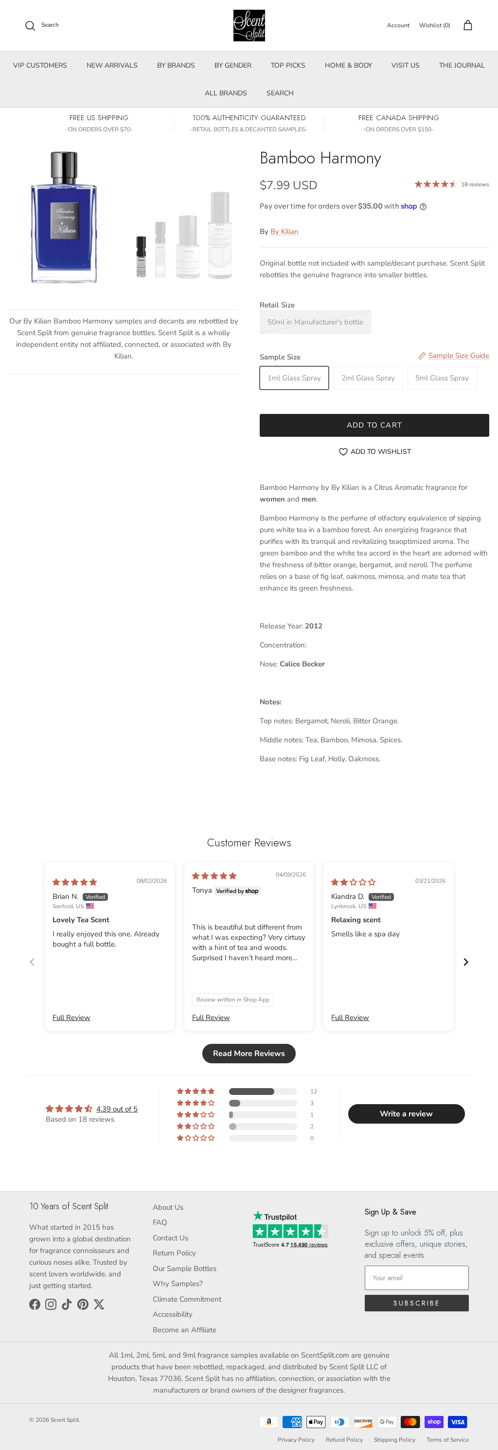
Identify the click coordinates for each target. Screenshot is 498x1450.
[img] (75, 882)
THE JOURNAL (462, 65)
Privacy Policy (296, 1440)
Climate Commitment (187, 1299)
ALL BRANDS (226, 93)
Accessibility (173, 1314)
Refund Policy (344, 1440)
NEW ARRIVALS (112, 65)
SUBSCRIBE (416, 1303)
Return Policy (174, 1253)
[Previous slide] (32, 962)
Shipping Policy (394, 1440)
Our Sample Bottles (184, 1268)
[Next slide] (466, 962)
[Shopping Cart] (466, 25)
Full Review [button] (71, 1017)
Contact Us (170, 1238)
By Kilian (284, 231)
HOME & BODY (348, 65)
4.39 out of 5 (117, 1109)
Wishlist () (434, 25)
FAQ (160, 1222)
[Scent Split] (249, 25)
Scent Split (65, 1420)
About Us (168, 1207)
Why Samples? (178, 1284)
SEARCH (280, 93)
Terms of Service (448, 1440)
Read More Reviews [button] (249, 1053)
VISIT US (405, 65)
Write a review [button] (406, 1114)
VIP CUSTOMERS (40, 65)
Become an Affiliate (184, 1330)
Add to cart (374, 425)
